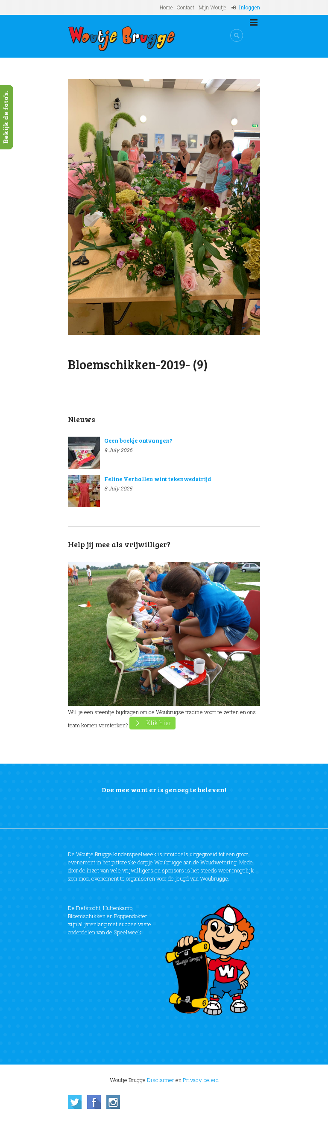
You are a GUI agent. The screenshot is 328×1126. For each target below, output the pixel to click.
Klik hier (158, 723)
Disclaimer (160, 1080)
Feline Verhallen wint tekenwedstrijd (157, 479)
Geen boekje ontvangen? (138, 440)
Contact (185, 7)
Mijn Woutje (212, 7)
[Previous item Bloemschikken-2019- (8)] (116, 207)
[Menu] (253, 22)
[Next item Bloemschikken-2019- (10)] (212, 207)
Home (166, 7)
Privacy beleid (201, 1080)
